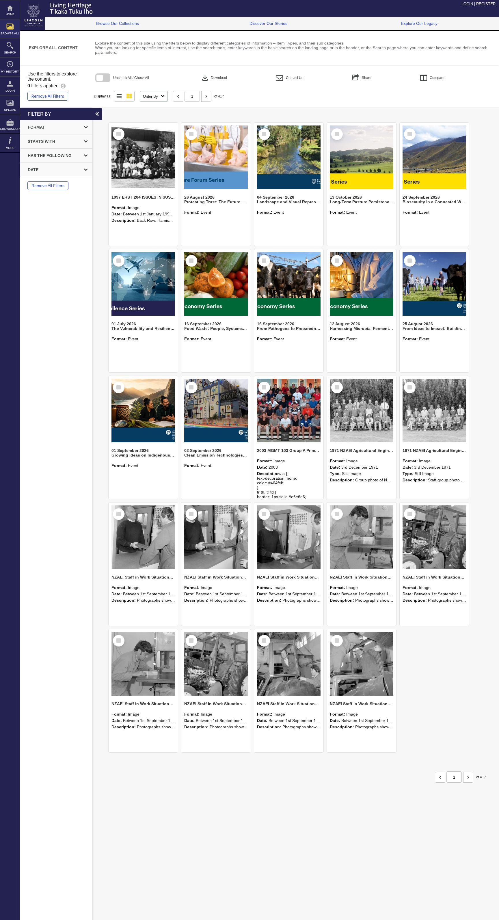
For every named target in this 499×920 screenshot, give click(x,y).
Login (10, 90)
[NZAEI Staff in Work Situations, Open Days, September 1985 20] (143, 664)
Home (10, 14)
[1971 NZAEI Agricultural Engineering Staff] (434, 410)
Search (10, 52)
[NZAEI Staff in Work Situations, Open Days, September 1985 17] (361, 664)
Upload (10, 109)
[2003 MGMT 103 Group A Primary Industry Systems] (289, 410)
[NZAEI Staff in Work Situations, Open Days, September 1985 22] (361, 537)
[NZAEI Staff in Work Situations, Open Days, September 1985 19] (216, 664)
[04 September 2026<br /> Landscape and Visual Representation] (289, 157)
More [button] (10, 147)
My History (10, 71)
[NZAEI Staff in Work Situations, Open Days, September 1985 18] (289, 664)
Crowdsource (10, 128)
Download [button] (214, 77)
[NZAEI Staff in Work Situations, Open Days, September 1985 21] (434, 537)
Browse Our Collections (117, 23)
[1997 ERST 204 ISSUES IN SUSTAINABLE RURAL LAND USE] (143, 157)
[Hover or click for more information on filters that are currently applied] (63, 85)
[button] (289, 78)
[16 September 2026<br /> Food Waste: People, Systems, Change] (216, 284)
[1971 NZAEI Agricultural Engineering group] (361, 410)
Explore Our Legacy (419, 23)
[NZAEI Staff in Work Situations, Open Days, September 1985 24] (216, 537)
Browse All (10, 33)
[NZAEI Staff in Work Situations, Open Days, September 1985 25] (143, 537)
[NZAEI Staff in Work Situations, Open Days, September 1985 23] (289, 537)
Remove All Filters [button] (47, 96)
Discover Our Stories (268, 23)
